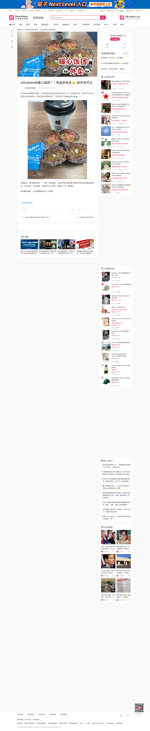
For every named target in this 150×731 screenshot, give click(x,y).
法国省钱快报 (52, 723)
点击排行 (17, 10)
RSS (127, 715)
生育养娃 (96, 24)
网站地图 (20, 719)
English (130, 10)
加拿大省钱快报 (29, 723)
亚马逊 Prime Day (98, 723)
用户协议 (28, 719)
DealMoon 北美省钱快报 (18, 17)
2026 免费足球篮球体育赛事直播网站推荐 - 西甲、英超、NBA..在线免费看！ (116, 503)
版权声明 (64, 714)
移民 (28, 24)
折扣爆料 (51, 10)
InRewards (110, 723)
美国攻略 (38, 10)
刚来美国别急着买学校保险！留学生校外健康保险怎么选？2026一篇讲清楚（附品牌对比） (116, 495)
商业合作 (42, 714)
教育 (122, 24)
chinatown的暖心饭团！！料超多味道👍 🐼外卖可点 (40, 29)
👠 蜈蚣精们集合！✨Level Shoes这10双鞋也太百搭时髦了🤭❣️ (116, 487)
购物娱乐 (66, 24)
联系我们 (112, 10)
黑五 (88, 723)
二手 (65, 10)
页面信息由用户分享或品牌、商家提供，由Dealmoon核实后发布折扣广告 (39, 727)
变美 (75, 24)
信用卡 (31, 10)
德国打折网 (62, 723)
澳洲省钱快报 (73, 723)
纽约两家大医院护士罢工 (87, 217)
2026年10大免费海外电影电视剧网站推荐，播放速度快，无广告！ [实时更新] (116, 480)
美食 (35, 24)
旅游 (21, 24)
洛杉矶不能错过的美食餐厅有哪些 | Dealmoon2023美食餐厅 (43, 217)
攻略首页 (20, 29)
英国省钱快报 (41, 723)
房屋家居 (85, 24)
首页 (10, 10)
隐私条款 (37, 719)
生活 (106, 24)
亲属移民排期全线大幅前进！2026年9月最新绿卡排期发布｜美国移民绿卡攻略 (116, 473)
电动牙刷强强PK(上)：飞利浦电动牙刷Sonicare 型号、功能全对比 (117, 466)
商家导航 (59, 10)
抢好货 (24, 10)
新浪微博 (121, 715)
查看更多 (126, 53)
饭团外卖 (72, 10)
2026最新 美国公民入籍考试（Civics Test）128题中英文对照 (117, 510)
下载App (121, 11)
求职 (115, 24)
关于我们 (20, 714)
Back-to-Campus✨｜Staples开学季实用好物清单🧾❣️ (117, 517)
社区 (44, 10)
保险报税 (44, 24)
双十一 (82, 723)
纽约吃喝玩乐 (28, 203)
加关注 (115, 39)
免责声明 (53, 714)
